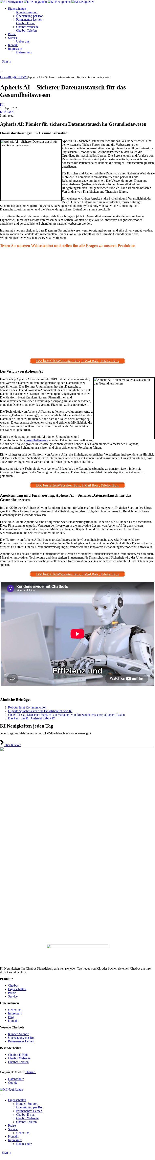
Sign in (6, 61)
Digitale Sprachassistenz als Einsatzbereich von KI (40, 711)
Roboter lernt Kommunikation (27, 707)
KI (1, 104)
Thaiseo (30, 1072)
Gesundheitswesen (36, 440)
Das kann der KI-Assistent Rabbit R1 (32, 718)
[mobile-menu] (1, 71)
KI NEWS (7, 112)
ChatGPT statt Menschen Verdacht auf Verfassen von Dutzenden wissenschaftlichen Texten (66, 714)
